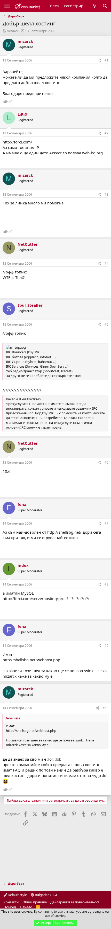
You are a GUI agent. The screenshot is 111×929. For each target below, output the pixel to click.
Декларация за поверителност (74, 902)
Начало (26, 907)
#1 (106, 60)
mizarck (13, 31)
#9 (106, 645)
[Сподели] (99, 61)
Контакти (11, 902)
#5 (106, 324)
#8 (106, 584)
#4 (106, 263)
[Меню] (7, 6)
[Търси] (105, 6)
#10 (105, 708)
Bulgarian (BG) (45, 894)
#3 (106, 194)
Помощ (10, 907)
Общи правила (34, 902)
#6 (106, 462)
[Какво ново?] (95, 6)
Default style (17, 894)
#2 (106, 133)
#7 (106, 523)
